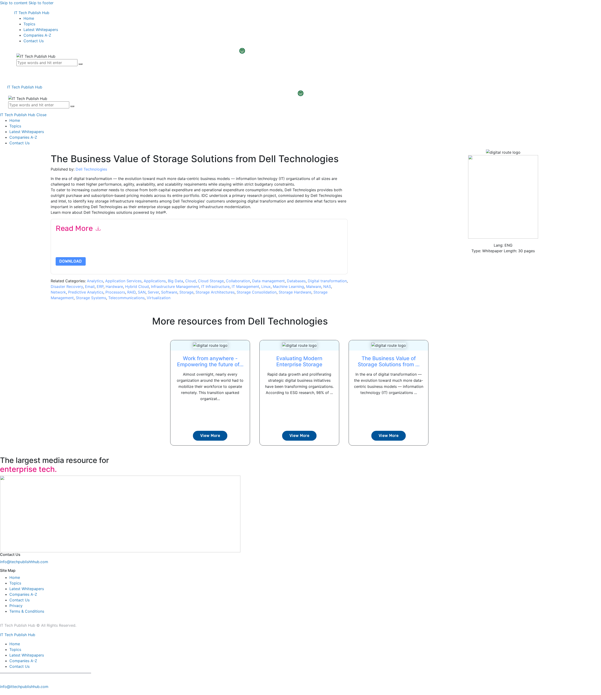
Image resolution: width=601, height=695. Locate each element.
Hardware (114, 286)
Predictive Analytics (85, 292)
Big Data (175, 281)
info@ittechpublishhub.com (24, 686)
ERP (100, 286)
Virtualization (158, 297)
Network (58, 292)
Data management (268, 281)
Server (153, 292)
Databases (296, 281)
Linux (266, 286)
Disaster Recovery (67, 286)
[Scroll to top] (2, 692)
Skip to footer (41, 2)
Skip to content (13, 2)
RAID (131, 292)
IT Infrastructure (215, 286)
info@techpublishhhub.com (24, 561)
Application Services (123, 281)
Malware (313, 286)
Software (169, 292)
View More (210, 435)
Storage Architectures (215, 292)
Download (70, 261)
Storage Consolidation (257, 292)
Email (90, 286)
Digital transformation (327, 281)
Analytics (95, 281)
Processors (115, 292)
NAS (327, 286)
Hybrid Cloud (137, 286)
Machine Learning (288, 286)
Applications (155, 281)
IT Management (245, 286)
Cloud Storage (211, 281)
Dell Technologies (91, 169)
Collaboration (238, 281)
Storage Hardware (295, 292)
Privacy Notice (198, 251)
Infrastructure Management (175, 286)
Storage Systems (91, 297)
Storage (186, 292)
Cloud (190, 281)
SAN (142, 292)
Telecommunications (126, 297)
